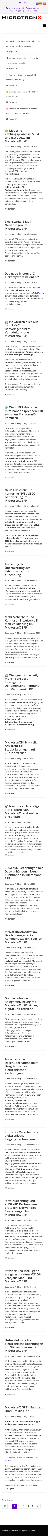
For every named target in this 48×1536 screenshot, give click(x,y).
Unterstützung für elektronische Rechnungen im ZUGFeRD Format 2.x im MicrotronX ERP (24, 1345)
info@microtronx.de (33, 8)
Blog (19, 146)
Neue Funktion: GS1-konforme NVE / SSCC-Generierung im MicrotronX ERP (20, 495)
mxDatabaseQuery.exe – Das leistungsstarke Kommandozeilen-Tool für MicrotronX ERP (23, 936)
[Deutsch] (41, 3)
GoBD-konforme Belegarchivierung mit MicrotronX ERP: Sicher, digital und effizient (21, 1003)
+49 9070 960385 (14, 8)
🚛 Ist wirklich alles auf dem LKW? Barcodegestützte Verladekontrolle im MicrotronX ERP (21, 329)
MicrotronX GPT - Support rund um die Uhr (23, 1409)
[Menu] (44, 25)
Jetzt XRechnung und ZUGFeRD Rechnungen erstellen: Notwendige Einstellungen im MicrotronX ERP (21, 1208)
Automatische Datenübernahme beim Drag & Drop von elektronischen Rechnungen (21, 1066)
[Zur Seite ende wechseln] (38, 1506)
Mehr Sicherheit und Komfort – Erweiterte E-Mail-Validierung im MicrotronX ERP (22, 622)
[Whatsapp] (24, 2)
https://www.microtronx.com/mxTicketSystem (24, 293)
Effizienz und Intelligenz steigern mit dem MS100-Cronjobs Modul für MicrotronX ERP (23, 1276)
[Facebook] (20, 2)
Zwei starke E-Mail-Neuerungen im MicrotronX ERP (18, 225)
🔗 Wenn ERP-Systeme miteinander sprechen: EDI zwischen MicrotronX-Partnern (24, 412)
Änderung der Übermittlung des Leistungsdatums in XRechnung (19, 569)
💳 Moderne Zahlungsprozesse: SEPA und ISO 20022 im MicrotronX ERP (22, 135)
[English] (37, 3)
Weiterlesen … (11, 209)
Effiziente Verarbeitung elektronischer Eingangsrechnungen (21, 1135)
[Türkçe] (44, 3)
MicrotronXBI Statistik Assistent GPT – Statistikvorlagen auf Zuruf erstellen (21, 747)
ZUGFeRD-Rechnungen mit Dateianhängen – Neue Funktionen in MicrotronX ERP (24, 873)
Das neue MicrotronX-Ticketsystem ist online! (22, 275)
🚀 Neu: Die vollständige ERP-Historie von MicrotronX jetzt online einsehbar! (22, 811)
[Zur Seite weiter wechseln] (32, 1506)
